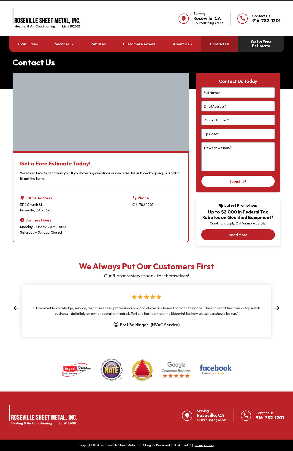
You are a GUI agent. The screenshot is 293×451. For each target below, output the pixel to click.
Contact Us (220, 44)
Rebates (98, 44)
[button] (16, 308)
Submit (238, 181)
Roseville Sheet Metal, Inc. (123, 445)
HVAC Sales (28, 44)
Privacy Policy (204, 445)
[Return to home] (43, 415)
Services (62, 44)
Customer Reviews (139, 44)
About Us (181, 44)
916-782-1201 (142, 204)
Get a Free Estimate (261, 44)
